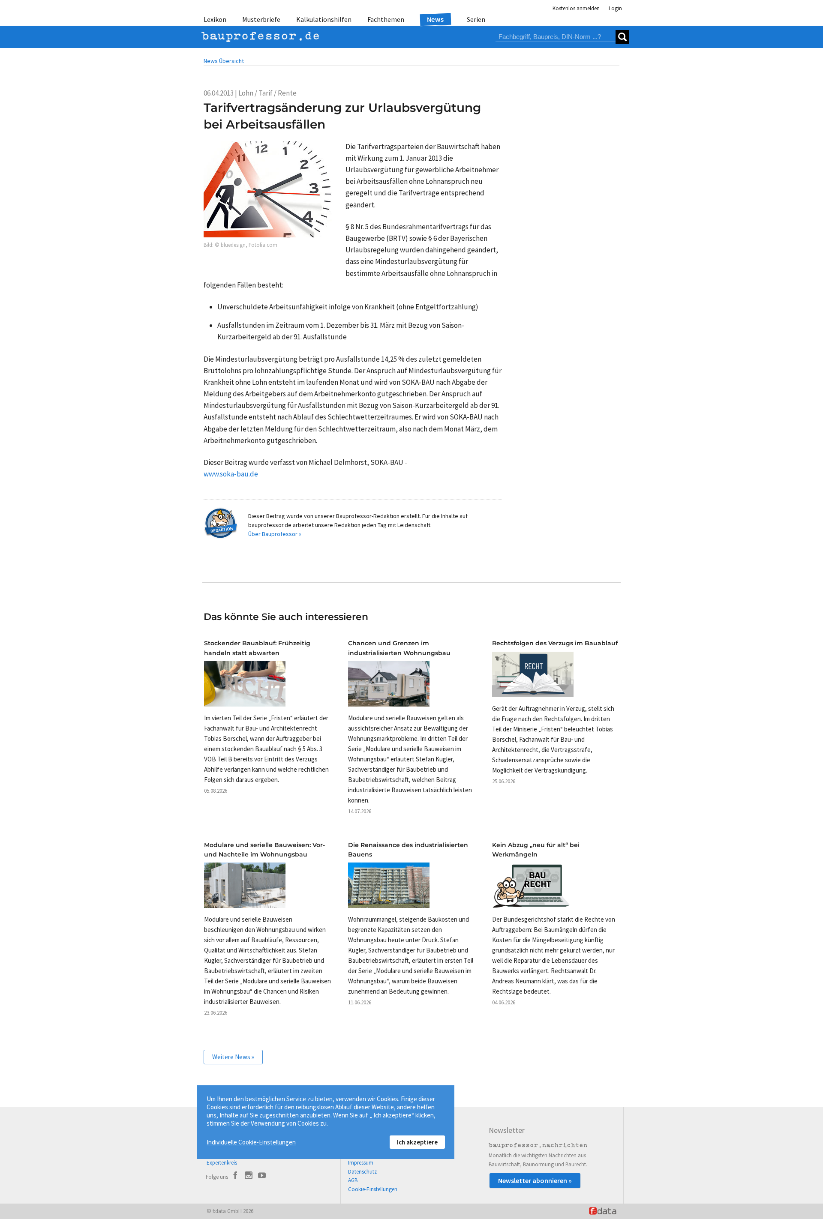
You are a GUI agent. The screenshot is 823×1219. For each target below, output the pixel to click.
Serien (476, 19)
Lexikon (215, 19)
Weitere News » (233, 1057)
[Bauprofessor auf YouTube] (262, 1176)
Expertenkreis (222, 1162)
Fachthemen (385, 19)
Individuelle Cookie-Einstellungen (251, 1142)
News (436, 19)
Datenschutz (362, 1171)
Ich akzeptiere (417, 1142)
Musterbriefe (261, 19)
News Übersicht (224, 61)
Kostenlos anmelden (576, 8)
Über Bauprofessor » (274, 534)
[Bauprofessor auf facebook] (235, 1176)
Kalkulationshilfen (323, 19)
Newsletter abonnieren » (535, 1180)
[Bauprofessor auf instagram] (248, 1176)
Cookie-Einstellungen (372, 1189)
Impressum (360, 1162)
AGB (352, 1180)
